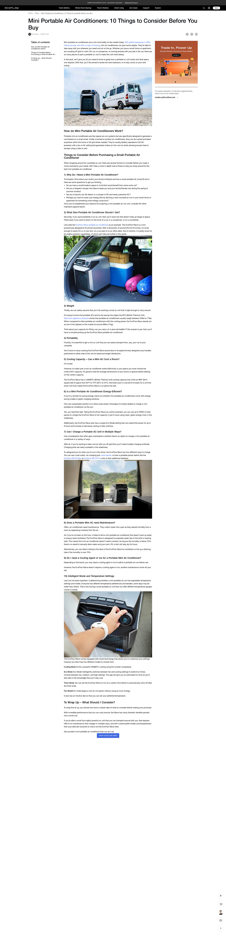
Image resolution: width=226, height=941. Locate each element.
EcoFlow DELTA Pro (92, 458)
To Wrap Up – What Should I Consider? (41, 59)
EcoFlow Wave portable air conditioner (92, 225)
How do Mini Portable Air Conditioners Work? (40, 48)
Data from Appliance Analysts (76, 318)
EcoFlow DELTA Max (72, 458)
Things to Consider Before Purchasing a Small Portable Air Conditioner (43, 53)
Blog (37, 13)
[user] (209, 8)
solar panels (106, 455)
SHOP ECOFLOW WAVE (108, 736)
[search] (203, 8)
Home (30, 13)
